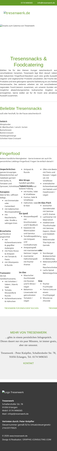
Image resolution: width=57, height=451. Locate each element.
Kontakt (28, 363)
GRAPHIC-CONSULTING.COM (37, 439)
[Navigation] (51, 13)
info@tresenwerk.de (46, 3)
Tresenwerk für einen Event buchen (21, 308)
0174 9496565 (27, 3)
